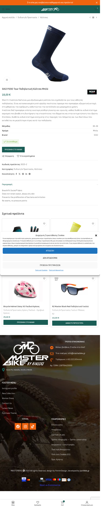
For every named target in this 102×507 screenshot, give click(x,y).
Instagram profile (9, 388)
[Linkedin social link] (26, 174)
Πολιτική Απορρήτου (56, 270)
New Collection (8, 393)
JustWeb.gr (84, 471)
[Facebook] (18, 426)
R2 (53, 314)
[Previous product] (90, 17)
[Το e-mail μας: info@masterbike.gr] (52, 353)
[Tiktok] (32, 426)
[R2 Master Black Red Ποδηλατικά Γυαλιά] (74, 289)
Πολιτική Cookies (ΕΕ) (60, 454)
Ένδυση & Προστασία (27, 17)
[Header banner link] (50, 2)
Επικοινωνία (57, 425)
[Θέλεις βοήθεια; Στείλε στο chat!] (52, 347)
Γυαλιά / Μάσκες (78, 310)
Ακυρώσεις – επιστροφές (63, 444)
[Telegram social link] (29, 174)
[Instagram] (25, 426)
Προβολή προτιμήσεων (50, 265)
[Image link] (25, 353)
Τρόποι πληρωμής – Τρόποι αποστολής (69, 439)
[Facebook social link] (16, 174)
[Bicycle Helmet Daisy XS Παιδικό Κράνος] (25, 289)
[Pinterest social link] (23, 174)
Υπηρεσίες (56, 430)
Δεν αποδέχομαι (50, 258)
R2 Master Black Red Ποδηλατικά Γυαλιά (70, 306)
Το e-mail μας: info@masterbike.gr (70, 353)
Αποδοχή (50, 250)
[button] (96, 235)
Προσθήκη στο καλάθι (13, 150)
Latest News (7, 408)
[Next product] (96, 17)
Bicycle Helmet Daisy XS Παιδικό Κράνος (21, 306)
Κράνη (25, 310)
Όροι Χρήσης (57, 459)
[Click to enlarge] (7, 80)
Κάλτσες (44, 17)
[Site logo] (50, 9)
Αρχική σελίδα (8, 17)
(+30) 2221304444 (74, 359)
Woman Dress (8, 398)
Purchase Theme (9, 413)
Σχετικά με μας (58, 435)
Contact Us (7, 403)
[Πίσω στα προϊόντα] (93, 17)
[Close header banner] (96, 2)
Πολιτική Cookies (41, 270)
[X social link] (19, 174)
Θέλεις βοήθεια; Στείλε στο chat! (70, 347)
